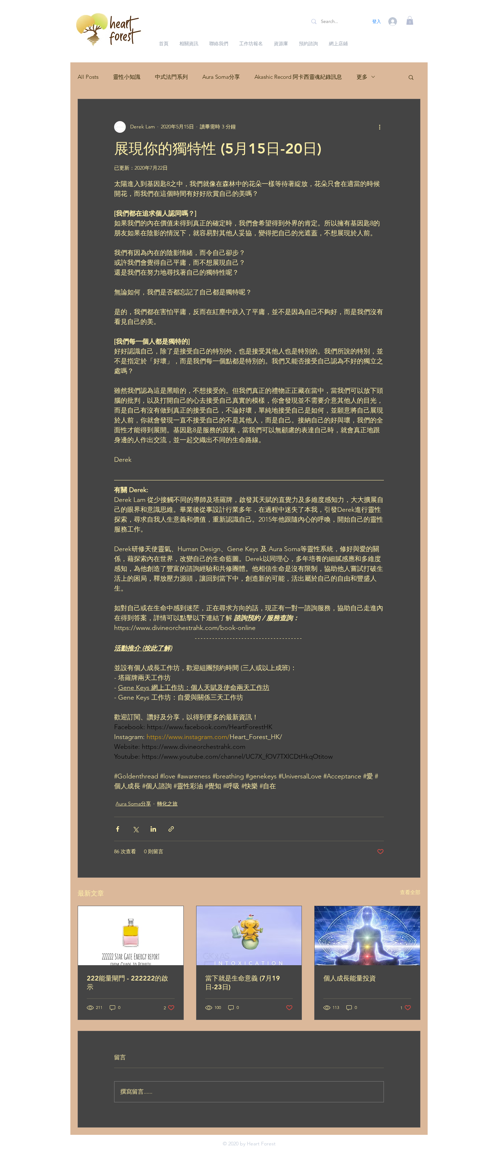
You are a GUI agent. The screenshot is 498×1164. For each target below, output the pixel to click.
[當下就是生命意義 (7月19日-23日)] (249, 935)
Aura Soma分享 (221, 76)
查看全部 (410, 892)
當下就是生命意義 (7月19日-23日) (242, 982)
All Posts (88, 76)
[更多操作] (379, 127)
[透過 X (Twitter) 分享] (135, 828)
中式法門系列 (171, 76)
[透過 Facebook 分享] (117, 828)
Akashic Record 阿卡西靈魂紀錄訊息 (298, 76)
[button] (409, 20)
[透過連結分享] (171, 828)
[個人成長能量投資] (367, 935)
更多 (362, 76)
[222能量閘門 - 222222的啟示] (130, 935)
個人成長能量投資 (349, 978)
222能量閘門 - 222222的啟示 (127, 982)
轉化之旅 (167, 803)
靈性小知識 (126, 76)
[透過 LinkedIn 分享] (153, 828)
